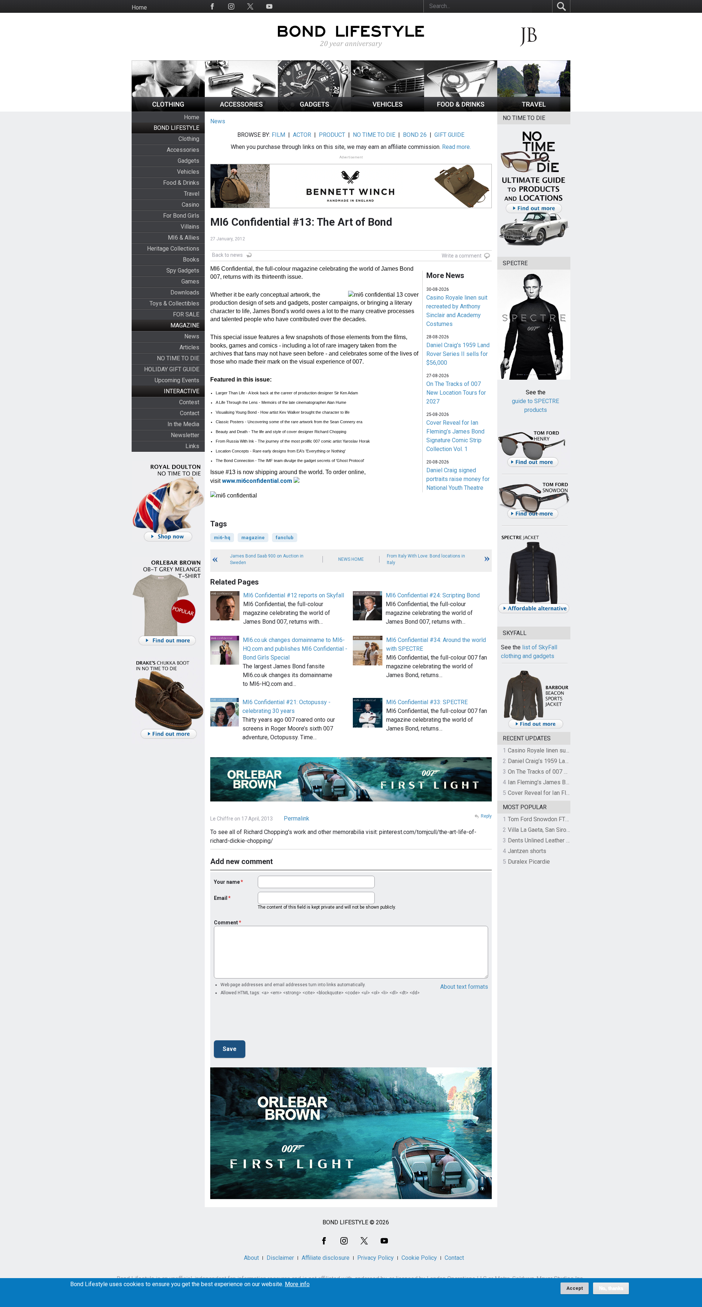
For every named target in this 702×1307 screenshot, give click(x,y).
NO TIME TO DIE (178, 358)
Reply (486, 816)
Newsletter (185, 435)
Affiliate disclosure (326, 1257)
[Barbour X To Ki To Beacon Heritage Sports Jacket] (535, 727)
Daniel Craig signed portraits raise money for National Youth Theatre (458, 479)
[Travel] (533, 109)
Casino (190, 204)
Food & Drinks (181, 182)
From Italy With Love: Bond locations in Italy (426, 559)
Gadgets (188, 160)
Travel (191, 193)
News (191, 336)
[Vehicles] (387, 109)
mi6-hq (222, 537)
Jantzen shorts (527, 851)
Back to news (227, 255)
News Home (351, 559)
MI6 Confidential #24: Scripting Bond (433, 595)
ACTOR (302, 134)
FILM (278, 134)
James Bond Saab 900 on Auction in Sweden (266, 559)
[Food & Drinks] (460, 109)
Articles (189, 347)
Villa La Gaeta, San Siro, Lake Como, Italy (559, 829)
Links (192, 446)
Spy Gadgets (182, 270)
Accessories (183, 149)
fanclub (285, 537)
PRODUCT (332, 134)
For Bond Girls (181, 215)
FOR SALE (186, 314)
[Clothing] (168, 109)
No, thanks (611, 1288)
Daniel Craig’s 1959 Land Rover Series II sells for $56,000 (458, 354)
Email (220, 898)
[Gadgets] (314, 109)
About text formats (464, 986)
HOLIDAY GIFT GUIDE (171, 369)
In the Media (183, 424)
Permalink (296, 818)
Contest (189, 402)
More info (297, 1284)
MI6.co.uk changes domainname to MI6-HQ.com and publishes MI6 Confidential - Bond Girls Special (295, 648)
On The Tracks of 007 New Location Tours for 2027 (456, 392)
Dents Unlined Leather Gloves (546, 840)
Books (191, 259)
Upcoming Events (177, 380)
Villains (190, 226)
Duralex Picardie (529, 861)
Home (139, 7)
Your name (227, 882)
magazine (253, 537)
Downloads (184, 292)
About (251, 1257)
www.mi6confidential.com (257, 480)
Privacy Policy (375, 1257)
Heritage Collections (173, 248)
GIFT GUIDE (449, 134)
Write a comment (462, 256)
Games (190, 281)
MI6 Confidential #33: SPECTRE (427, 702)
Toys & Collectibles (174, 303)
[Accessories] (241, 109)
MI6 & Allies (183, 237)
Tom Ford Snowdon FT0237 (543, 819)
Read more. (456, 146)
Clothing (188, 138)
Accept (574, 1288)
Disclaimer (280, 1257)
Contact (189, 413)
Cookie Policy (419, 1257)
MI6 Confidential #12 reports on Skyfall (293, 595)
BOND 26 (415, 134)
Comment (226, 922)
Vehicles (188, 171)
